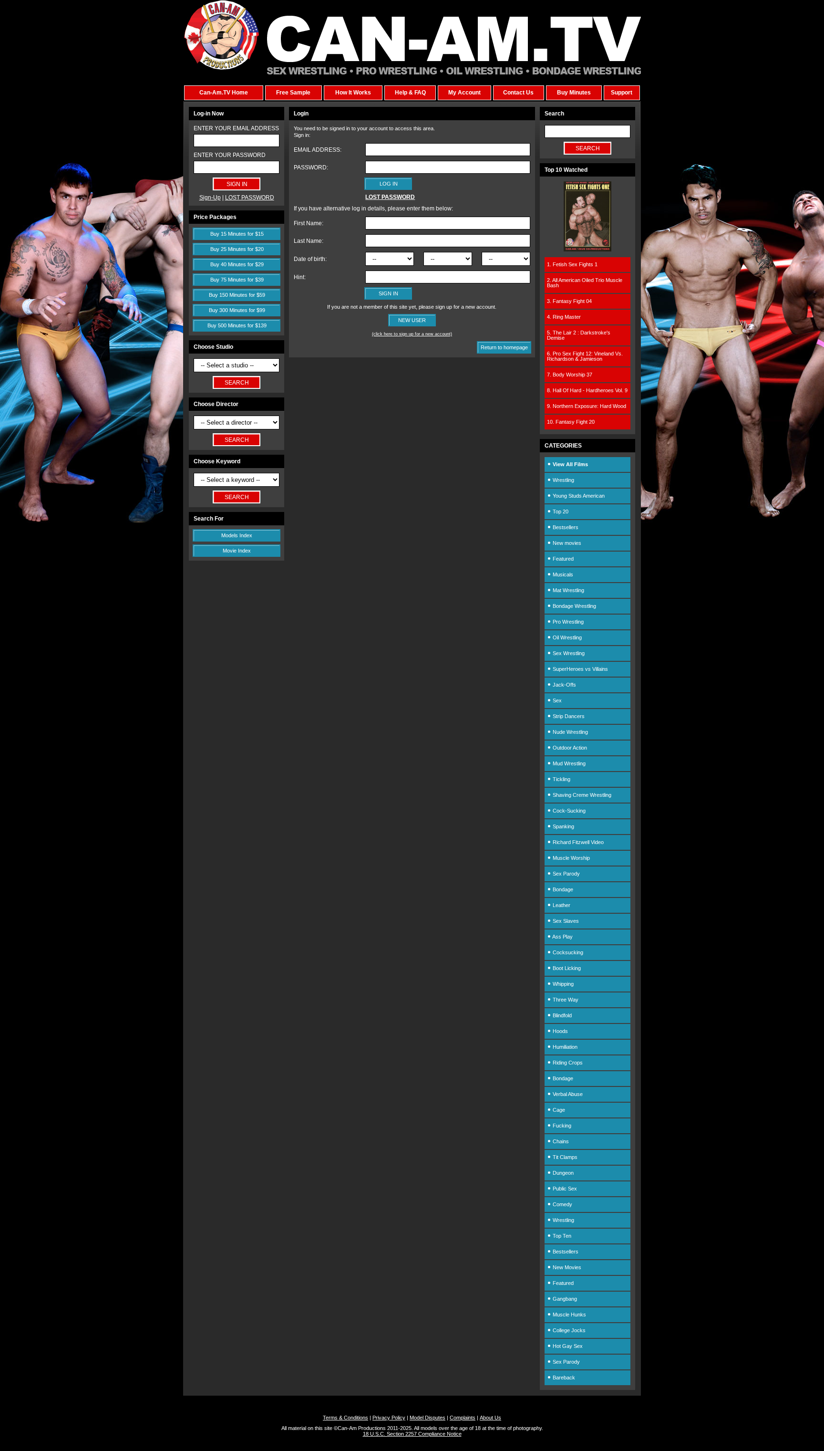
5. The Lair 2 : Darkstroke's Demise (578, 335)
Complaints (462, 1417)
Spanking (562, 826)
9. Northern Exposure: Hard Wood (586, 406)
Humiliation (564, 1047)
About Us (490, 1417)
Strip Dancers (568, 716)
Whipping (562, 984)
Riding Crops (567, 1062)
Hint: (300, 277)
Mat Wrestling (567, 590)
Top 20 (559, 511)
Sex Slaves (565, 921)
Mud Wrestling (568, 763)
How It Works (353, 92)
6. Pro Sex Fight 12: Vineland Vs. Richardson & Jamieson (585, 356)
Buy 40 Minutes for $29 (237, 264)
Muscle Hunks (568, 1314)
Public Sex (564, 1188)
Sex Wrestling (568, 653)
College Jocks (568, 1330)
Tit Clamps (564, 1157)
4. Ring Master (564, 317)
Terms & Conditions (345, 1417)
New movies (566, 543)
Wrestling (562, 480)
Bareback (563, 1377)
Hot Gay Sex (567, 1346)
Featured (562, 559)
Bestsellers (564, 527)
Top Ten (561, 1236)
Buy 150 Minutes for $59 (237, 295)
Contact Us (518, 92)
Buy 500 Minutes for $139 (237, 325)
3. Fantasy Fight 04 (569, 301)
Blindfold (561, 1015)
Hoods (559, 1031)
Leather (560, 905)
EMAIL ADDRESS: (317, 149)
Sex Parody (565, 874)
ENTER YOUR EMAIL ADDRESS (236, 128)
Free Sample (293, 92)
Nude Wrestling (569, 732)
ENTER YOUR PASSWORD (230, 155)
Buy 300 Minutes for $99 (237, 310)
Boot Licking (566, 968)
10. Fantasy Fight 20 (571, 422)
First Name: (308, 223)
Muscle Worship (570, 858)
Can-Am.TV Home (223, 92)
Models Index (236, 535)
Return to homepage (504, 347)
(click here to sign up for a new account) (412, 334)
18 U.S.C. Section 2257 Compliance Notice (412, 1434)
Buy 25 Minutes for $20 (237, 249)
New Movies (566, 1267)
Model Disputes (427, 1417)
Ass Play (562, 936)
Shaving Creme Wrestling (581, 795)
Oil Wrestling (566, 637)
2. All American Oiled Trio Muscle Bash (584, 282)
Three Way (564, 999)
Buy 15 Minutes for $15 (237, 234)
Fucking (561, 1125)
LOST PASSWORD (249, 197)
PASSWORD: (311, 167)
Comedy (561, 1204)
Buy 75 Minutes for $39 (237, 279)
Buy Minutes (574, 92)
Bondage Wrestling (573, 606)
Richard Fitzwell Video (577, 842)
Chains (560, 1141)
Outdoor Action (569, 748)
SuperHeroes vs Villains (579, 669)
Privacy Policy (388, 1417)
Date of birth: (310, 259)
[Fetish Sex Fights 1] (587, 249)
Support (621, 92)
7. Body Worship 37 (569, 374)
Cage (558, 1110)
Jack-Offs (563, 685)
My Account (464, 92)
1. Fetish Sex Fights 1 (572, 264)
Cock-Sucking (568, 811)
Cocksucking (567, 952)
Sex (556, 700)
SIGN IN (388, 293)
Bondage (562, 889)
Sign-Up (210, 197)
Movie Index (237, 550)
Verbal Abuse (567, 1094)
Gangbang (564, 1299)
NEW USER (412, 320)
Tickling (560, 779)
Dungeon (562, 1173)
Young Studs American (578, 496)
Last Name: (308, 241)
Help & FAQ (410, 92)
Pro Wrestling (567, 622)
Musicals (562, 574)
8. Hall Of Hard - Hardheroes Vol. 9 (587, 390)
